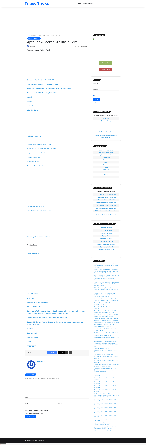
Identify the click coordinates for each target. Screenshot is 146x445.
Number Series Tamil (34, 157)
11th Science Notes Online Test (105, 208)
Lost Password (96, 102)
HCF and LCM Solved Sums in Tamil (39, 144)
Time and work (32, 333)
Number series (32, 329)
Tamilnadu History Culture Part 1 (102, 335)
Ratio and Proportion (34, 136)
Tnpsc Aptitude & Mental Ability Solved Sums (42, 93)
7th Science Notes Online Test (106, 197)
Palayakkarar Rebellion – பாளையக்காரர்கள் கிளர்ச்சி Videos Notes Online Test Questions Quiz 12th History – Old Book (105, 295)
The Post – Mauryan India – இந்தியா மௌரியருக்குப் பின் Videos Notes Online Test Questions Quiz (105, 350)
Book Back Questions (106, 132)
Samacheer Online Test (106, 250)
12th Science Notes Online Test (106, 211)
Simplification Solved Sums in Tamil (39, 211)
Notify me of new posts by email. (34, 413)
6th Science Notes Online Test (106, 194)
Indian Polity (106, 169)
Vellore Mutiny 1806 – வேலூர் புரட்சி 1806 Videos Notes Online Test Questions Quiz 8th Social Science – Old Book (106, 284)
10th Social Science (106, 241)
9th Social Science (106, 239)
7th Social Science (106, 233)
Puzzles (29, 342)
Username (95, 83)
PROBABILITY (31, 346)
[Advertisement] (73, 19)
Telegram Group (105, 69)
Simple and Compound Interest (37, 302)
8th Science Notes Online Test (106, 200)
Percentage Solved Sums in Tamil (38, 237)
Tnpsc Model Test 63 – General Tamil (103, 354)
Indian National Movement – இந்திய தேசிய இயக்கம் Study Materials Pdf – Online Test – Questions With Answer (105, 370)
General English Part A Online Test (103, 326)
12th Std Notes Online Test (106, 247)
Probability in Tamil (33, 161)
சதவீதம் (29, 97)
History (106, 167)
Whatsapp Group (105, 63)
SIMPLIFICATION (32, 337)
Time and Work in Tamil (35, 166)
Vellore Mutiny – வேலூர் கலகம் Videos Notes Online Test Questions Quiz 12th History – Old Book (106, 289)
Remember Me (98, 96)
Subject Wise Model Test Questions (103, 431)
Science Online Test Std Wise (106, 215)
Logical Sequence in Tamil (36, 153)
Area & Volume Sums (34, 307)
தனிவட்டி (29, 101)
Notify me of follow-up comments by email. (37, 410)
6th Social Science (106, 230)
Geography (106, 164)
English (106, 162)
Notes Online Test (106, 228)
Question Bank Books (88, 3)
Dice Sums (30, 106)
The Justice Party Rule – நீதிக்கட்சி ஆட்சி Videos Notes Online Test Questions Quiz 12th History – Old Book (106, 265)
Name (27, 397)
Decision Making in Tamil (35, 206)
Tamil (105, 177)
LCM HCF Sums (32, 110)
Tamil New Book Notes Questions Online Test (106, 333)
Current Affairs (106, 157)
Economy (105, 159)
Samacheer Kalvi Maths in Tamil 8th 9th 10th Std (43, 84)
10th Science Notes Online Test (106, 205)
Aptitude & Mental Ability (38, 35)
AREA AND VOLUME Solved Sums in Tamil (41, 148)
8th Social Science (106, 236)
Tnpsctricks (32, 46)
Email (26, 403)
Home (79, 3)
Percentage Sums (33, 253)
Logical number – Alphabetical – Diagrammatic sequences (47, 318)
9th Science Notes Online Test (106, 203)
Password (95, 89)
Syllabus (106, 174)
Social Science (106, 121)
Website (60, 403)
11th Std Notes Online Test (106, 244)
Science (106, 118)
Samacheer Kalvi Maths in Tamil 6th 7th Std (42, 80)
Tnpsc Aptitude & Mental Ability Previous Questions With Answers (49, 88)
